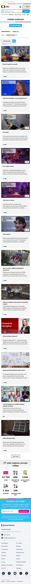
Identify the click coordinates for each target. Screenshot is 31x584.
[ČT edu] (5, 7)
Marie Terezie (18, 14)
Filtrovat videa (16, 25)
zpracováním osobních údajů (15, 519)
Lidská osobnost (11, 35)
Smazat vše (15, 31)
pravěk (24, 14)
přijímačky (11, 14)
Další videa (16, 456)
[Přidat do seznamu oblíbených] (27, 48)
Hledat (26, 11)
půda (28, 14)
